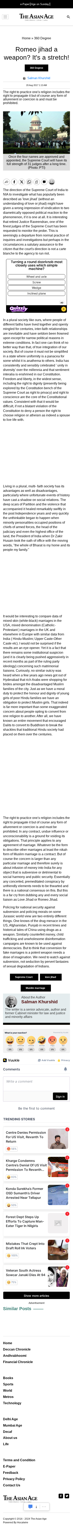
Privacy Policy (14, 1479)
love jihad (51, 977)
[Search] (68, 17)
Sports (8, 1384)
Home (7, 1343)
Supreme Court (24, 977)
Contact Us (11, 1485)
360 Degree (36, 68)
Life (6, 1444)
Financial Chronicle (18, 1362)
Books (8, 1378)
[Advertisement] (36, 453)
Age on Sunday (40, 4)
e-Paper (24, 4)
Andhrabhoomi (14, 1355)
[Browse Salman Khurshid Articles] (11, 1002)
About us (10, 1438)
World (7, 1390)
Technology (12, 1403)
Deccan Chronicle (17, 1349)
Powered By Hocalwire (15, 1522)
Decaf (7, 1431)
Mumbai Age (12, 1425)
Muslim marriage (36, 988)
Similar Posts (17, 1308)
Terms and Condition (19, 1460)
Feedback (10, 1472)
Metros (8, 1397)
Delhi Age (10, 1419)
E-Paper (9, 1466)
